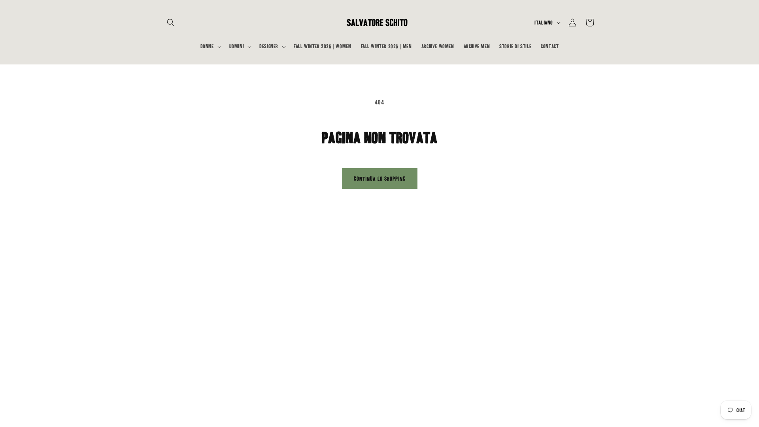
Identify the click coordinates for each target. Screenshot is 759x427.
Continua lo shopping (380, 178)
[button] (170, 22)
